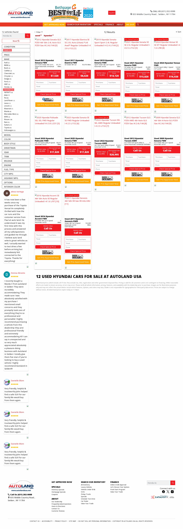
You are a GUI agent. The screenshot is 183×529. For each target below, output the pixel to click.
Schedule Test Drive (88, 499)
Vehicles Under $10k (88, 489)
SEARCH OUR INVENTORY (93, 482)
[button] (54, 24)
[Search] (27, 35)
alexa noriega (17, 191)
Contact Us (56, 508)
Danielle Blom (17, 380)
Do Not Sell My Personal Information (94, 521)
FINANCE (114, 482)
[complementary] (176, 522)
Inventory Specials (58, 489)
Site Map (72, 521)
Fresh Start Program (117, 489)
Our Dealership (57, 501)
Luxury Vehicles (86, 487)
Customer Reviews (58, 511)
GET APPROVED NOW (62, 482)
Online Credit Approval (118, 485)
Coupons (55, 494)
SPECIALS (56, 487)
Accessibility (47, 521)
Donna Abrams (18, 273)
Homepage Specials (59, 492)
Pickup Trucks (86, 494)
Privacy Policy (61, 521)
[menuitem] (16, 50)
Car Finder (84, 501)
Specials (84, 496)
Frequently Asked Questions (61, 504)
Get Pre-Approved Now (48, 104)
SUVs (83, 492)
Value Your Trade (87, 503)
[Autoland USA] (20, 12)
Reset (15, 41)
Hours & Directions (58, 506)
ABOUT (55, 499)
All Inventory (85, 485)
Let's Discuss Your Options (119, 487)
